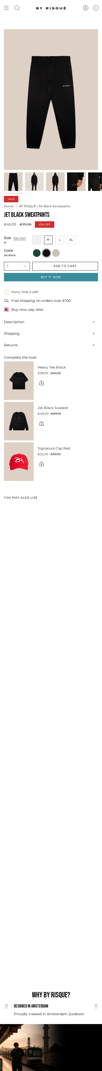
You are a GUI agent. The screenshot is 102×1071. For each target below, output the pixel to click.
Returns (11, 345)
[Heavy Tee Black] (19, 380)
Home (8, 206)
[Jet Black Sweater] (19, 421)
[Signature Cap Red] (19, 461)
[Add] (42, 383)
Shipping (12, 333)
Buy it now (51, 277)
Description (14, 322)
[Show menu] (6, 8)
